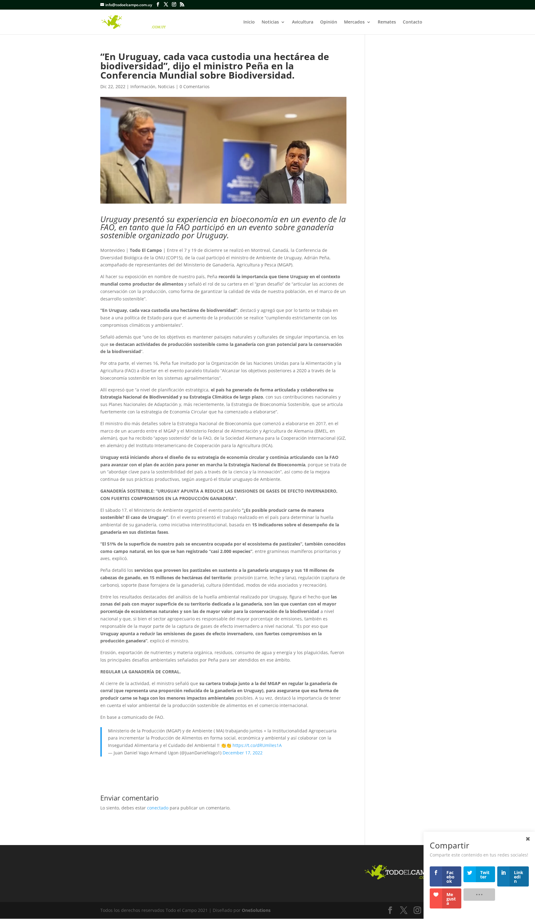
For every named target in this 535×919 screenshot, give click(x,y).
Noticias (270, 22)
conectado (157, 808)
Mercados (354, 22)
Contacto (412, 22)
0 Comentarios (195, 86)
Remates (387, 22)
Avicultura (302, 22)
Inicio (249, 22)
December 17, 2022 (243, 753)
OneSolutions (256, 910)
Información (142, 86)
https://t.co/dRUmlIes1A (257, 745)
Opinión (328, 22)
